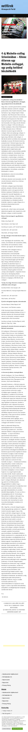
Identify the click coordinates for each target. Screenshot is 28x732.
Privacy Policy (6, 685)
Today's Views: (6, 710)
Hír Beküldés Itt (7, 677)
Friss (8, 24)
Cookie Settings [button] (6, 728)
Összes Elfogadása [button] (17, 728)
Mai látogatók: (6, 713)
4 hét (3, 37)
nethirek (6, 597)
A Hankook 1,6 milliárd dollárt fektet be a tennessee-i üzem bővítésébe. (14, 605)
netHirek (7, 5)
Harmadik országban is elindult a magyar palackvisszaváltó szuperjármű (11, 30)
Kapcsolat (5, 682)
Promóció (13, 24)
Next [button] (25, 28)
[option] (14, 28)
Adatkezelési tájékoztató (10, 674)
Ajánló (4, 24)
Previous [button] (2, 28)
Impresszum (6, 679)
